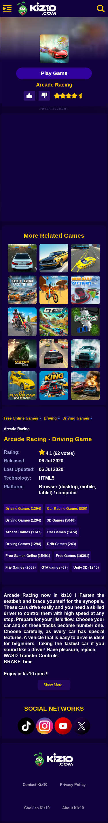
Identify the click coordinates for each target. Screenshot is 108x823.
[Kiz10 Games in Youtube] (63, 725)
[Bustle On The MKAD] (22, 258)
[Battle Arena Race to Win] (22, 290)
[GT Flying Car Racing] (22, 385)
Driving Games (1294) (23, 509)
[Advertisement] (54, 167)
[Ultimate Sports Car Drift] (85, 258)
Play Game (54, 73)
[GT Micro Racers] (53, 321)
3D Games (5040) (61, 520)
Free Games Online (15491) (27, 556)
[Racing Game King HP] (53, 385)
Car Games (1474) (62, 532)
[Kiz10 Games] (54, 759)
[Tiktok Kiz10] (26, 725)
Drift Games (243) (61, 544)
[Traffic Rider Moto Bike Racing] (22, 321)
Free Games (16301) (72, 556)
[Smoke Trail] (85, 321)
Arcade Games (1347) (23, 532)
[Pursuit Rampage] (53, 353)
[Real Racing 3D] (85, 353)
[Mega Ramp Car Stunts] (85, 290)
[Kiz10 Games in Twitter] (81, 725)
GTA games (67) (54, 568)
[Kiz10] (46, 9)
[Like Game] (29, 96)
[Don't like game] (44, 96)
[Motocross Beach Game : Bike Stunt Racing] (53, 290)
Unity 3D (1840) (86, 568)
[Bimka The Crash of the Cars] (85, 385)
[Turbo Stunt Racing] (53, 258)
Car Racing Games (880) (67, 509)
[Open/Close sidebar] (7, 8)
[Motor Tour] (22, 353)
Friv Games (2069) (20, 568)
